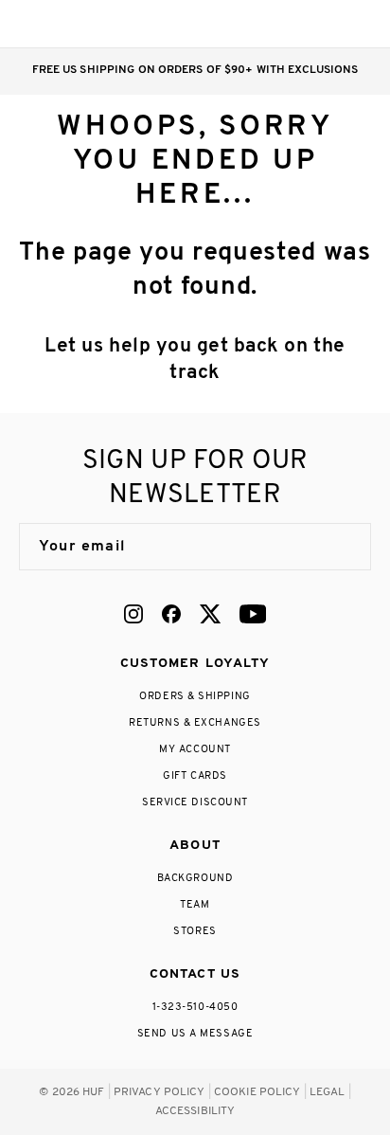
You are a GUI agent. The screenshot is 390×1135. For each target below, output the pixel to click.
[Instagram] (133, 614)
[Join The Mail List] (337, 546)
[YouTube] (252, 614)
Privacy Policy (159, 1092)
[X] (210, 614)
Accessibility (195, 1111)
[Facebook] (171, 614)
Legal (328, 1092)
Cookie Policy (257, 1092)
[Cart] (322, 24)
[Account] (284, 24)
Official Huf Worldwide (61, 23)
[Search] (246, 24)
